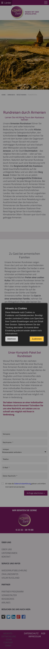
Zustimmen (37, 339)
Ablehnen (11, 339)
